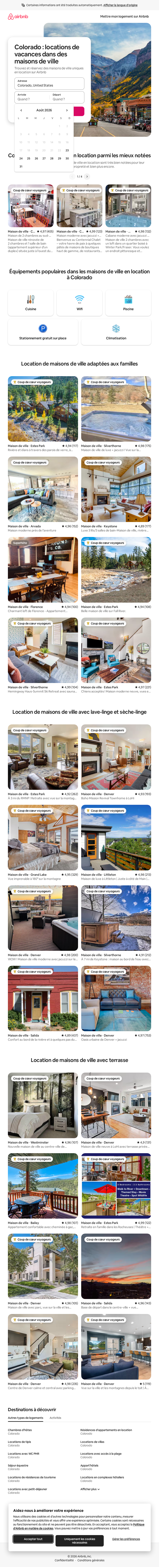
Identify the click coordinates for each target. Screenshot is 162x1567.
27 (44, 158)
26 (36, 158)
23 (67, 150)
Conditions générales (91, 1560)
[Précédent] (72, 176)
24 (21, 158)
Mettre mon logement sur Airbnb (124, 16)
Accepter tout (33, 1539)
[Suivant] (87, 176)
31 (21, 166)
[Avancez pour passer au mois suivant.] (67, 110)
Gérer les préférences (126, 1539)
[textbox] (32, 99)
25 (28, 158)
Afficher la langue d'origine (120, 5)
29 (59, 158)
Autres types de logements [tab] (25, 1418)
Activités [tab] (55, 1418)
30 (67, 158)
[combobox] (49, 85)
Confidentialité (64, 1560)
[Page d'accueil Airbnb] (18, 16)
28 (51, 158)
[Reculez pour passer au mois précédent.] (21, 110)
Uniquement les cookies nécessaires (79, 1540)
